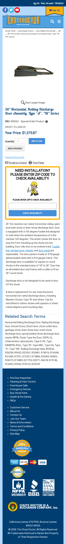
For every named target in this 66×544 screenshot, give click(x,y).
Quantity (9, 141)
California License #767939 (24, 522)
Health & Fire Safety (20, 396)
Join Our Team (18, 418)
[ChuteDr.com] (22, 19)
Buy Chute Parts (18, 393)
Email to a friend (18, 162)
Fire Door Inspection (20, 378)
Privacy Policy (17, 430)
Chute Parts (10, 31)
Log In (36, 3)
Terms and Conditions (22, 426)
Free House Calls (19, 385)
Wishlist (59, 3)
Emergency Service (20, 389)
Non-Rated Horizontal (45, 31)
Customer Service (19, 407)
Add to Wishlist (15, 148)
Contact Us (16, 415)
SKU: (7, 121)
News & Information (20, 422)
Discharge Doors (26, 31)
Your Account (47, 3)
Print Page (38, 162)
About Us (15, 411)
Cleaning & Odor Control (23, 381)
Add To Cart (36, 141)
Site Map (15, 433)
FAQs (13, 400)
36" (59, 31)
